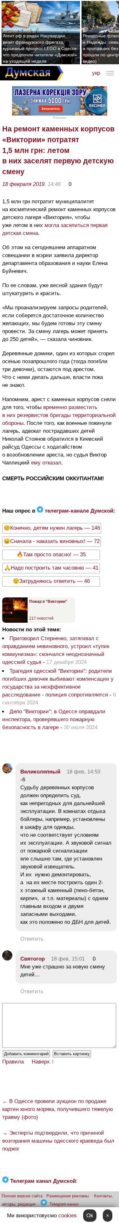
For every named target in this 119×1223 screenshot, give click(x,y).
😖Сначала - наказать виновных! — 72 (51, 541)
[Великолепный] (7, 772)
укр (96, 73)
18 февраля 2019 (23, 184)
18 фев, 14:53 (83, 772)
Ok (89, 1216)
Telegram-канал (64, 1204)
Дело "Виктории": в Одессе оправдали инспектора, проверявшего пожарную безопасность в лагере (53, 719)
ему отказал (46, 463)
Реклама (59, 117)
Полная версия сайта (22, 1196)
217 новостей (41, 618)
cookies (67, 1216)
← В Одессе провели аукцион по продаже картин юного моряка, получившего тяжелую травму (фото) (57, 1109)
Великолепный (40, 772)
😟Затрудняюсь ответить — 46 (51, 581)
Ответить (31, 939)
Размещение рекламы (67, 1196)
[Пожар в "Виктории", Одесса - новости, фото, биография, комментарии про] (15, 621)
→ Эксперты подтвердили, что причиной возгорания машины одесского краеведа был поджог (58, 1141)
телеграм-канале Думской (78, 511)
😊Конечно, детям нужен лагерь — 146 (51, 528)
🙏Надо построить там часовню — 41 (51, 568)
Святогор (32, 959)
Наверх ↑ (43, 1062)
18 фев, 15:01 (68, 959)
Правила (13, 1062)
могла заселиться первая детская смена (55, 229)
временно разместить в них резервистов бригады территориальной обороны (59, 415)
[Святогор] (7, 959)
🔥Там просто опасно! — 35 (51, 555)
